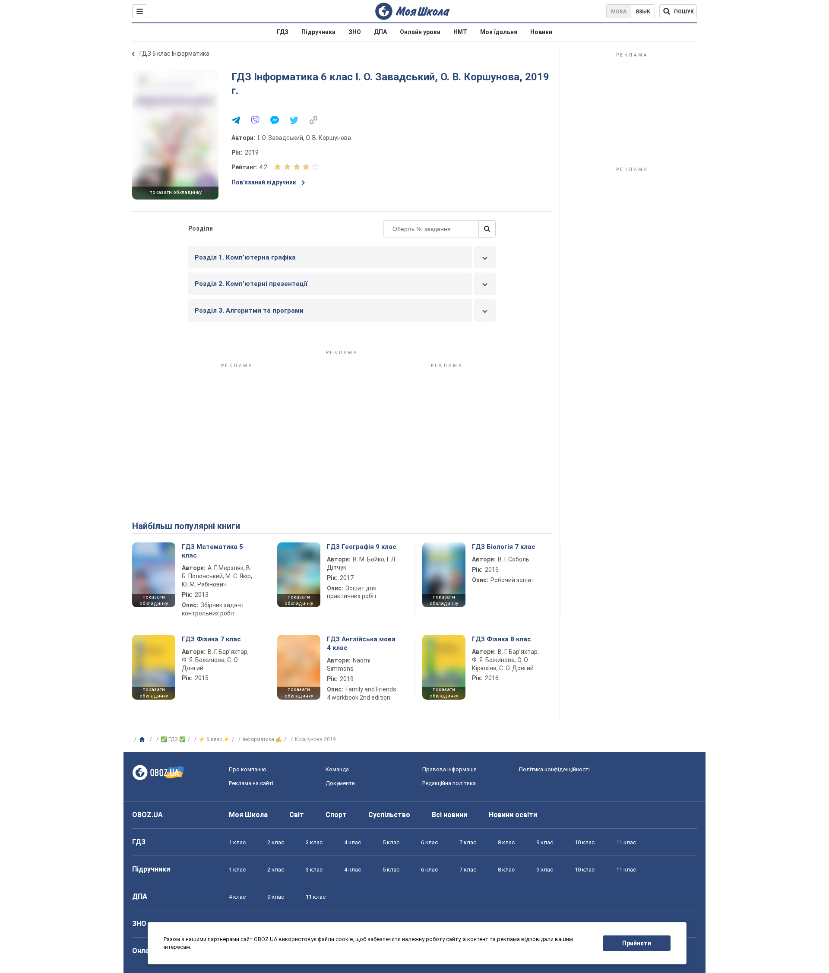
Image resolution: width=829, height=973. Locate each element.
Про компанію (247, 769)
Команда (337, 769)
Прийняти (636, 943)
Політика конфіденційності (554, 769)
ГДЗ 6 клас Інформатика (174, 53)
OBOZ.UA (147, 815)
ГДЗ (282, 32)
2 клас (275, 842)
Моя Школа (248, 815)
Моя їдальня (498, 32)
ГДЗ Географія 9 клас (361, 547)
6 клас (429, 842)
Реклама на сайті (251, 783)
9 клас (544, 842)
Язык (643, 12)
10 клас (585, 842)
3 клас (314, 842)
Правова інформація (449, 769)
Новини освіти (513, 815)
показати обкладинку (175, 192)
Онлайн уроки (420, 32)
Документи (340, 783)
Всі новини (449, 815)
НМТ (460, 32)
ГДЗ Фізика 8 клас (501, 639)
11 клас (626, 842)
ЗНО (354, 32)
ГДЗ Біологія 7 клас (503, 547)
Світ (296, 815)
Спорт (336, 815)
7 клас (467, 842)
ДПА (380, 32)
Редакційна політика (449, 783)
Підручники (318, 32)
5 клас (391, 842)
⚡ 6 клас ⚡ (214, 739)
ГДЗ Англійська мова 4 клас (361, 643)
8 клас (506, 842)
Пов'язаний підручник (263, 182)
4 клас (352, 842)
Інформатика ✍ (262, 739)
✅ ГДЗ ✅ (173, 739)
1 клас (237, 842)
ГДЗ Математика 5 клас (212, 551)
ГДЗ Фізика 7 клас (211, 639)
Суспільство (389, 815)
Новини (541, 32)
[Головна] (143, 739)
